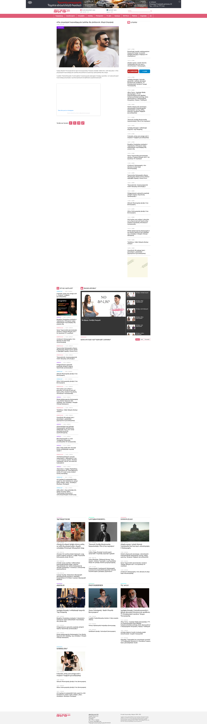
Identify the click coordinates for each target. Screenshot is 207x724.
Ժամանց (60, 27)
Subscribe (133, 71)
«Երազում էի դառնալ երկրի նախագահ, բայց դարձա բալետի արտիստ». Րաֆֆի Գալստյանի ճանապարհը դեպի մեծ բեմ (71, 555)
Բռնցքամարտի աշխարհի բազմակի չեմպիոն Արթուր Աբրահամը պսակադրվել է (138, 194)
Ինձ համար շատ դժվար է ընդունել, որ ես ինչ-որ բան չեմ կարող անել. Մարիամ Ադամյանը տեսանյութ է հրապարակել (138, 222)
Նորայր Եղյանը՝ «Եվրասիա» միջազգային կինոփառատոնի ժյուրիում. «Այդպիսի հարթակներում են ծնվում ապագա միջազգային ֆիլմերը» (71, 577)
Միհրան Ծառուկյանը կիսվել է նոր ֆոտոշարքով (137, 203)
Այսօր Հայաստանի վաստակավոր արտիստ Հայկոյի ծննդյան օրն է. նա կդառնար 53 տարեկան (138, 157)
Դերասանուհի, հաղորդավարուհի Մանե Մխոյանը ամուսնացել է (137, 185)
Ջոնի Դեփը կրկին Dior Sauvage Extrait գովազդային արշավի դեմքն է (66, 449)
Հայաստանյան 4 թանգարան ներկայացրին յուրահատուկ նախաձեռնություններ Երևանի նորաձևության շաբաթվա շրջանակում (102, 570)
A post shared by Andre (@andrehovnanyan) (78, 113)
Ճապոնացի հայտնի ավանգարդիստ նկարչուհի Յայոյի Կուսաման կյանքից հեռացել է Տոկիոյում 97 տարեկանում (138, 54)
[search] (151, 11)
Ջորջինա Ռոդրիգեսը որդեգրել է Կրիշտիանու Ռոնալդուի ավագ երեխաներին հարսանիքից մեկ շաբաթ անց (137, 147)
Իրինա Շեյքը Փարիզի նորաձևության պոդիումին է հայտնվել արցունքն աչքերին (101, 552)
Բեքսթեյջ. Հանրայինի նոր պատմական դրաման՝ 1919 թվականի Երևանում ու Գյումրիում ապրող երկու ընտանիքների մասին (135, 641)
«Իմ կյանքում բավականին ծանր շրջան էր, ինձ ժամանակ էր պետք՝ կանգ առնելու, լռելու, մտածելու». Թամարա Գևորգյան (67, 482)
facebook (70, 123)
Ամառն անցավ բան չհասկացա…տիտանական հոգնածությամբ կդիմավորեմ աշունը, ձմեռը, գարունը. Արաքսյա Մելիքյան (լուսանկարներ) (137, 110)
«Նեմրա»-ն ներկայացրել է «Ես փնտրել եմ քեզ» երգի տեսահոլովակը (136, 167)
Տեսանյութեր (90, 288)
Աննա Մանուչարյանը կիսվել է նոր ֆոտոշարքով (137, 211)
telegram (78, 123)
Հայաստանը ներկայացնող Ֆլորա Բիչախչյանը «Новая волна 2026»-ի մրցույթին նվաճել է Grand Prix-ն (138, 176)
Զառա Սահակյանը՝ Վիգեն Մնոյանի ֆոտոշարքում (101, 611)
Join (145, 71)
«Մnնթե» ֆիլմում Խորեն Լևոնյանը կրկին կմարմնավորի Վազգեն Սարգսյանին (133, 632)
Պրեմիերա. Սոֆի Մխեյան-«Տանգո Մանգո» (137, 242)
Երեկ (142, 339)
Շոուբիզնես (60, 327)
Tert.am (62, 11)
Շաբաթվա (147, 339)
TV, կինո (124, 585)
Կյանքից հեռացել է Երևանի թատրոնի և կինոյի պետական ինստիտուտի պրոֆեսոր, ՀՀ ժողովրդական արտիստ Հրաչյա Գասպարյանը (137, 82)
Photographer (96, 585)
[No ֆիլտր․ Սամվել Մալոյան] (104, 304)
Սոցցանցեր (60, 291)
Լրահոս (134, 22)
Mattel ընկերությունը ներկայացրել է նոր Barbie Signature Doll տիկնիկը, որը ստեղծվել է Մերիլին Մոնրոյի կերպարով (138, 233)
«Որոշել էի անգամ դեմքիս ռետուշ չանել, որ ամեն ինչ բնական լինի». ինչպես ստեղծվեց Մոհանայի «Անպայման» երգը (70, 546)
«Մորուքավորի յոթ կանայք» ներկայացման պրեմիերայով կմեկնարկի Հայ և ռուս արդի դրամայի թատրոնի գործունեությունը (65, 429)
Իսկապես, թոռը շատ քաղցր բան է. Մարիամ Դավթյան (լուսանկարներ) (138, 136)
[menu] (150, 16)
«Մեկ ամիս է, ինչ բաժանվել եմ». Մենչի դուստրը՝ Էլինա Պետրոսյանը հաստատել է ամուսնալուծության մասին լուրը (66, 492)
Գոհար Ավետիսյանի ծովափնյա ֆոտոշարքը (102, 625)
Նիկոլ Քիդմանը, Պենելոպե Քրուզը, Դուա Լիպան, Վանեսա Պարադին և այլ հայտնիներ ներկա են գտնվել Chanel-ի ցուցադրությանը (102, 561)
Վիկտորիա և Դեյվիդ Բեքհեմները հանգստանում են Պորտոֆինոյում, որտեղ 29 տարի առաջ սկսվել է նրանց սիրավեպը (67, 471)
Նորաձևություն (97, 519)
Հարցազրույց (63, 519)
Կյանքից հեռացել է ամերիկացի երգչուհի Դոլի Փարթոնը (137, 128)
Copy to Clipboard (82, 123)
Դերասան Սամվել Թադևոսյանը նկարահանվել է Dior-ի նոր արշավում (138, 120)
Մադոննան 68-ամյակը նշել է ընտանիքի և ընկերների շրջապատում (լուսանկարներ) (136, 252)
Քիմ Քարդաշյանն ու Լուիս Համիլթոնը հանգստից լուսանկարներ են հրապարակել (66, 440)
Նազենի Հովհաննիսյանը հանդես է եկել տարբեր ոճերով (103, 618)
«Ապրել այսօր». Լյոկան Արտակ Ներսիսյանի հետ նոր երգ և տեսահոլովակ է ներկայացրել (136, 64)
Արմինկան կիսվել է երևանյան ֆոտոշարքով (102, 631)
